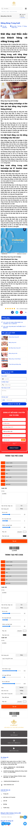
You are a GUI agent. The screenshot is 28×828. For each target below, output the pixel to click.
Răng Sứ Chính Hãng (13, 11)
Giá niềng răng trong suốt (15, 347)
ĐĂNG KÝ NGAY (14, 448)
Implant (7, 11)
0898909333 (7, 823)
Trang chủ (23, 14)
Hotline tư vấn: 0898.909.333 (14, 742)
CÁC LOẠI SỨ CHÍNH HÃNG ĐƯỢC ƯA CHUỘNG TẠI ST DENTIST (13, 323)
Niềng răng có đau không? (15, 358)
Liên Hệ (5, 800)
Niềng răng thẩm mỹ (6, 16)
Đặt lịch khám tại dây (14, 750)
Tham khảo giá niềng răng (15, 364)
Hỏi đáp (5, 804)
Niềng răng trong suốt (14, 337)
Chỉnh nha (23, 17)
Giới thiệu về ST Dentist (9, 797)
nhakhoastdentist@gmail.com (11, 781)
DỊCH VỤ (22, 16)
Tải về (14, 541)
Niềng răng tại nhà (13, 353)
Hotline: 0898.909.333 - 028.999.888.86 (14, 767)
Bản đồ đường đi (14, 735)
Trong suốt (19, 531)
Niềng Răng (3, 11)
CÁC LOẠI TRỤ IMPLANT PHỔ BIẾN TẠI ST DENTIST (14, 327)
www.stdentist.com (9, 784)
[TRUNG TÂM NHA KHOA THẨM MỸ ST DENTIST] (14, 3)
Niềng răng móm (12, 342)
